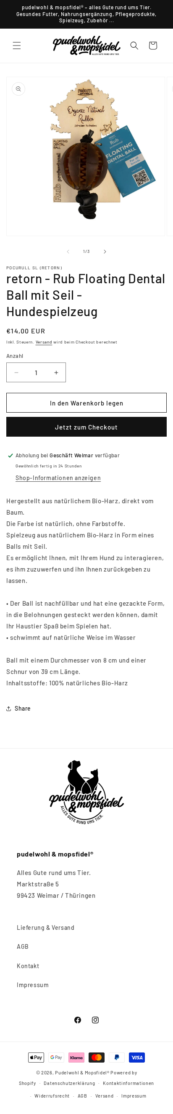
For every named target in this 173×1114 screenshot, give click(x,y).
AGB (23, 946)
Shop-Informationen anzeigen (58, 477)
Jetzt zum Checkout (86, 427)
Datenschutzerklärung (69, 1083)
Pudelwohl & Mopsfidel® (82, 1072)
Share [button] (23, 708)
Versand (44, 341)
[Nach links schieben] (68, 251)
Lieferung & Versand (45, 927)
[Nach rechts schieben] (105, 251)
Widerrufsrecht (52, 1095)
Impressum (33, 984)
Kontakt (28, 965)
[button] (17, 45)
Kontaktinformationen (128, 1083)
